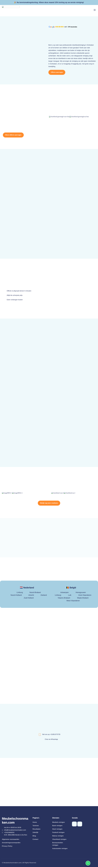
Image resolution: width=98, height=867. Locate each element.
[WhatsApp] (74, 824)
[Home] (11, 10)
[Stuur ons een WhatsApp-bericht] (87, 863)
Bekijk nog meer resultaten (49, 503)
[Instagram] (79, 824)
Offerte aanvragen (57, 72)
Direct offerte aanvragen (13, 135)
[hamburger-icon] (95, 10)
